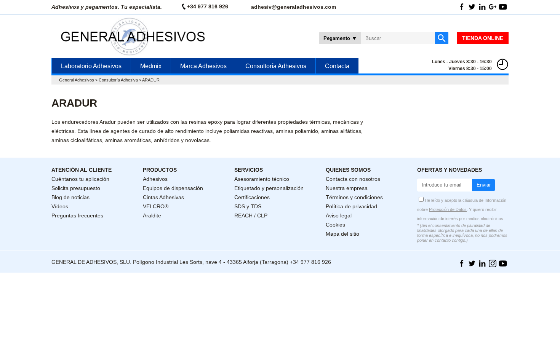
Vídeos (59, 206)
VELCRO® (155, 206)
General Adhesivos (76, 80)
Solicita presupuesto (75, 188)
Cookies (335, 225)
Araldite (152, 215)
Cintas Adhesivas (163, 197)
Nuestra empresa (347, 188)
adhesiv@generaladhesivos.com (293, 7)
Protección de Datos (448, 209)
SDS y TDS (247, 206)
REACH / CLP (250, 215)
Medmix (151, 66)
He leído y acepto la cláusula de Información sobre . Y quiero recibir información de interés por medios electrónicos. (461, 209)
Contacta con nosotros (353, 179)
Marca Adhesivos (203, 66)
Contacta (337, 66)
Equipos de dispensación (173, 188)
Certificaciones (252, 197)
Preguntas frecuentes (77, 215)
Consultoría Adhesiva (118, 80)
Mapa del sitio (342, 234)
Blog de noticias (70, 197)
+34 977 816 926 (207, 6)
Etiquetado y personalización (269, 188)
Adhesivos (155, 179)
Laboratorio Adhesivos (91, 66)
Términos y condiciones (354, 197)
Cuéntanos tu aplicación (80, 179)
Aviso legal (339, 215)
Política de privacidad (351, 206)
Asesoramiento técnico (261, 179)
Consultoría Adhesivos (275, 66)
